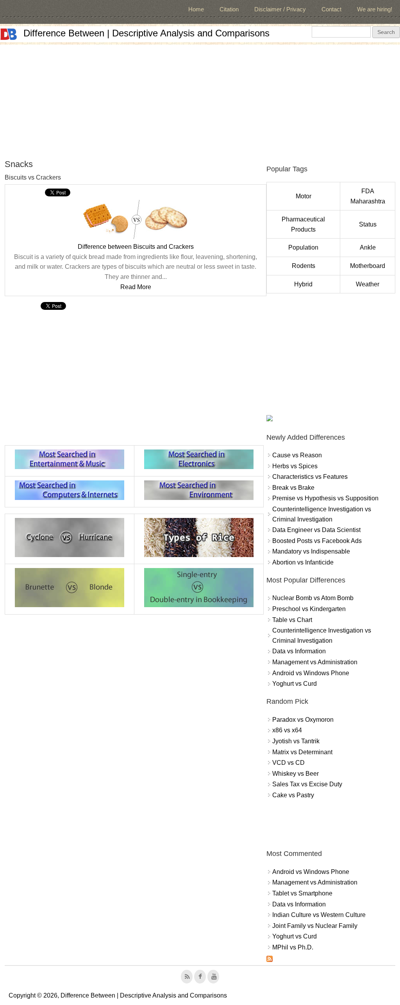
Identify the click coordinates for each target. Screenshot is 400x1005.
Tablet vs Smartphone (302, 893)
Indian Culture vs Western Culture (319, 915)
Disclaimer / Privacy (280, 9)
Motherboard (367, 265)
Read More (135, 287)
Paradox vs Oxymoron (303, 719)
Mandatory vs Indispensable (311, 551)
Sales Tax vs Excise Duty (307, 784)
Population (303, 247)
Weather (367, 284)
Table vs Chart (292, 620)
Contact (331, 9)
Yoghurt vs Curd (294, 683)
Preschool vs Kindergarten (309, 609)
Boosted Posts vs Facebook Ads (317, 541)
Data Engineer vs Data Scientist (316, 530)
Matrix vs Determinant (302, 752)
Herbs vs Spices (295, 466)
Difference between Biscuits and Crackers (136, 246)
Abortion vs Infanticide (303, 562)
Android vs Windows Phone (310, 673)
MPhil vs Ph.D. (292, 947)
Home (196, 9)
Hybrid (303, 284)
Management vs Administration (314, 662)
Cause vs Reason (297, 455)
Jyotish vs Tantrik (296, 741)
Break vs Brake (293, 487)
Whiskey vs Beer (295, 773)
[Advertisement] (200, 99)
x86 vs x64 (287, 730)
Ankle (368, 247)
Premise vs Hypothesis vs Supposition (325, 498)
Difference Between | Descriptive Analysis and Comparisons (146, 33)
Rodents (303, 265)
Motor (303, 196)
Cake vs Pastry (293, 795)
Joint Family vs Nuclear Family (314, 925)
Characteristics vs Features (310, 476)
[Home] (8, 34)
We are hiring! (374, 9)
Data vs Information (299, 651)
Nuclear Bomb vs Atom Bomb (313, 598)
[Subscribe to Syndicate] (269, 959)
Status (368, 224)
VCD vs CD (288, 762)
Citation (229, 9)
